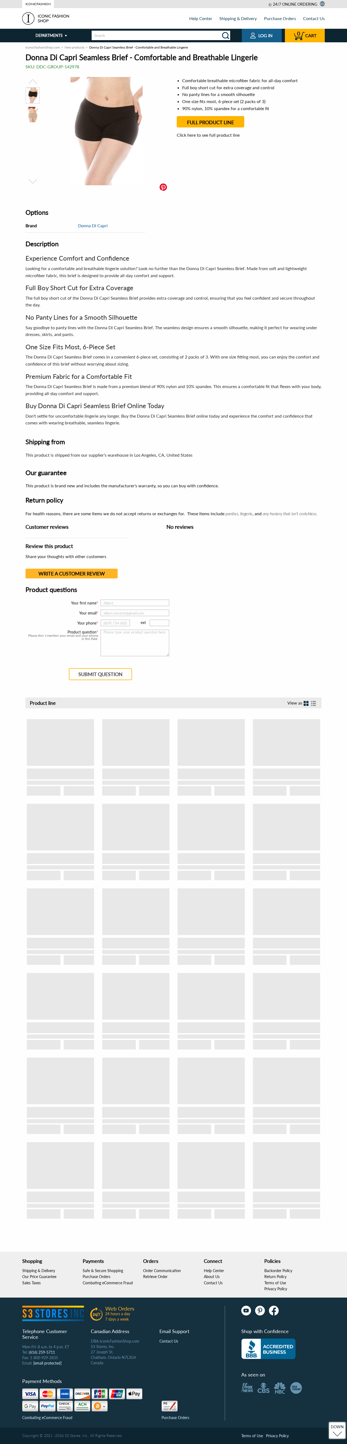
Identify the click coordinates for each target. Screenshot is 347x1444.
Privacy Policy (275, 1288)
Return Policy (275, 1276)
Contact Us (314, 18)
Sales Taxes (31, 1282)
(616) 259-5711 (42, 1352)
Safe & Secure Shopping (103, 1270)
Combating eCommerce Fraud (108, 1282)
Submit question (100, 674)
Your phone (87, 623)
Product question (82, 632)
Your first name (84, 603)
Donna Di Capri (93, 225)
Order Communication (162, 1270)
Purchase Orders (280, 18)
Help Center (200, 18)
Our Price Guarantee (39, 1276)
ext (143, 622)
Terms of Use (275, 1282)
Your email (88, 613)
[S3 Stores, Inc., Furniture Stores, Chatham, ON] (268, 1349)
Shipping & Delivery (238, 18)
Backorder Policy (278, 1270)
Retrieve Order (155, 1276)
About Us (212, 1276)
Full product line (210, 122)
